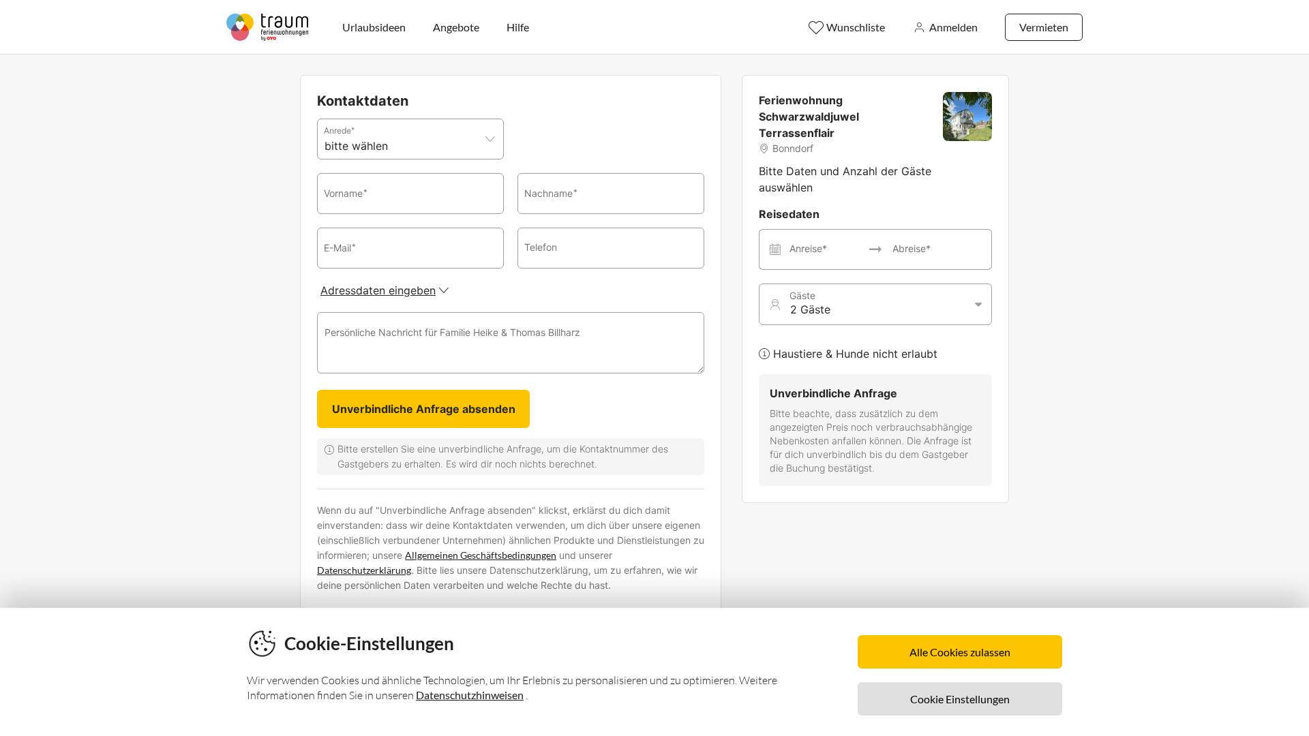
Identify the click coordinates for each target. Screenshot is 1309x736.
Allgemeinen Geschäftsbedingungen (480, 555)
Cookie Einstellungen (960, 698)
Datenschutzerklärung (364, 570)
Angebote (456, 26)
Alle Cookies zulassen (959, 651)
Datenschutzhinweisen (470, 694)
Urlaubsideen (374, 26)
